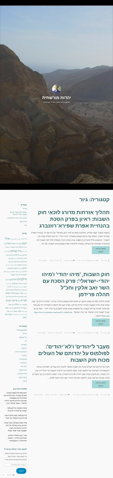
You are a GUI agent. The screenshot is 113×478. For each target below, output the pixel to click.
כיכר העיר (21, 287)
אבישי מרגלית (13, 239)
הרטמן (24, 268)
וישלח (13, 272)
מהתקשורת (89, 260)
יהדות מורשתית (56, 97)
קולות (16, 304)
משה (25, 297)
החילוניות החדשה (20, 261)
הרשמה (21, 471)
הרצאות (24, 348)
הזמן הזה (10, 258)
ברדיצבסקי (7, 247)
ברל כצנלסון (16, 251)
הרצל (20, 268)
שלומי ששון (17, 311)
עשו (19, 301)
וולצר (21, 272)
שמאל (11, 311)
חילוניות (90, 394)
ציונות (25, 304)
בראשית (20, 247)
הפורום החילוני (13, 265)
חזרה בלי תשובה (16, 275)
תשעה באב (8, 314)
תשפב (25, 317)
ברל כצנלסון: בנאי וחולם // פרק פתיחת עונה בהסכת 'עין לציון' (16, 416)
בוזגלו (13, 243)
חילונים (13, 279)
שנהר (25, 314)
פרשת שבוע (11, 300)
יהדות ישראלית (17, 283)
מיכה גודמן (9, 290)
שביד (6, 308)
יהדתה (9, 284)
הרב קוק (8, 265)
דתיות (16, 254)
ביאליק (8, 243)
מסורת (25, 293)
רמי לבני (11, 308)
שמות (8, 311)
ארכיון (25, 333)
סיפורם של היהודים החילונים (15, 297)
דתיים (11, 255)
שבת (26, 311)
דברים (25, 255)
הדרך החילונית (22, 258)
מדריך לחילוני (11, 287)
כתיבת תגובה (68, 260)
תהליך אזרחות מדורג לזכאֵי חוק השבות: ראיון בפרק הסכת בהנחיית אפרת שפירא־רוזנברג (74, 219)
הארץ (7, 255)
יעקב (25, 287)
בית (25, 225)
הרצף (16, 268)
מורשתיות (83, 394)
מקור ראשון (19, 293)
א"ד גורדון (24, 239)
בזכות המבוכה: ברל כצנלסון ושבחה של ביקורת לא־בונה (17, 409)
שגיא (23, 311)
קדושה (20, 305)
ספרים (24, 300)
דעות (20, 255)
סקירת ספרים (22, 373)
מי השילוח (17, 290)
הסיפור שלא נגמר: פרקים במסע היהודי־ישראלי (18, 213)
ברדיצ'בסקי (13, 247)
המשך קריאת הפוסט (103, 250)
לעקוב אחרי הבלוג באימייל (15, 449)
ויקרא (17, 272)
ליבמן (17, 287)
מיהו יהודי (81, 260)
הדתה (15, 258)
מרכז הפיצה (10, 293)
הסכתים (24, 344)
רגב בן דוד (104, 260)
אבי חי (18, 239)
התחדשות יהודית (21, 352)
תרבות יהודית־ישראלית (18, 314)
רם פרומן (17, 308)
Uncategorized (22, 330)
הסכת (20, 265)
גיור (95, 260)
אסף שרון (19, 244)
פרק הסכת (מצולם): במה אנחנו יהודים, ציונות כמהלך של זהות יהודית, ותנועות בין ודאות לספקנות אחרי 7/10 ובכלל (15, 426)
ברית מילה (24, 251)
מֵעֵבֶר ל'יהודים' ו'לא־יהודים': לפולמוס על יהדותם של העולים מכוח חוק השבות (74, 353)
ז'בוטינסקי (9, 272)
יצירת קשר (23, 221)
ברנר (8, 251)
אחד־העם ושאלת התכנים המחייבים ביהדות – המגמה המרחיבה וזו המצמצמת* (17, 438)
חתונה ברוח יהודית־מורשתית (17, 218)
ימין (7, 284)
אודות (25, 208)
